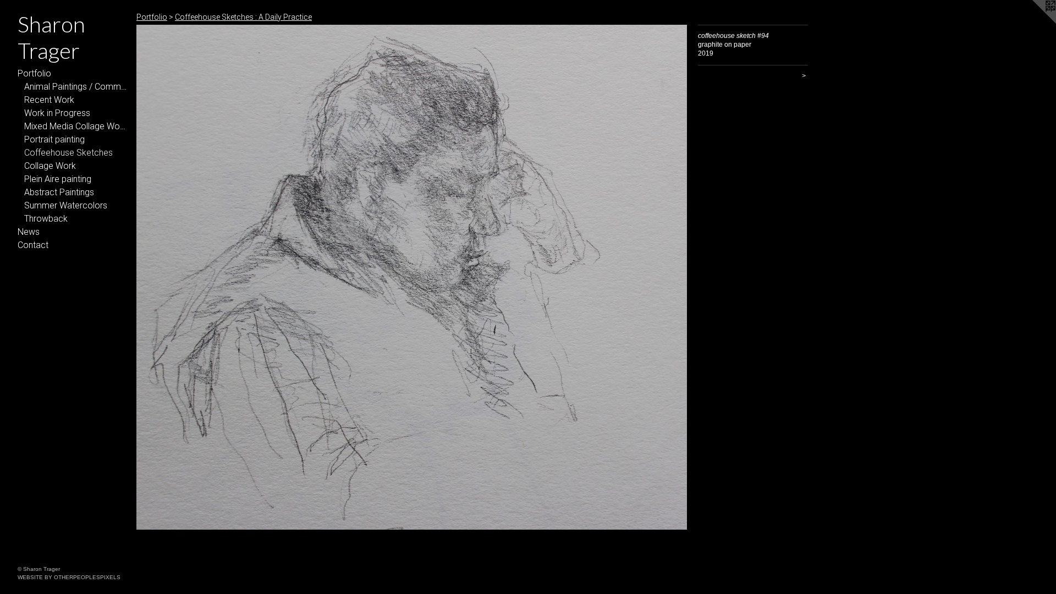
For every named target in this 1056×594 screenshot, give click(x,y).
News (29, 232)
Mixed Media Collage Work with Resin (76, 126)
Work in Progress (57, 113)
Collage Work (50, 166)
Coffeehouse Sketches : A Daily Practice (243, 17)
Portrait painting (54, 139)
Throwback (46, 218)
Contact (33, 245)
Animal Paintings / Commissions (76, 86)
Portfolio (34, 73)
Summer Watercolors (65, 205)
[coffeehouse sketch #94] (411, 277)
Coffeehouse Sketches (68, 152)
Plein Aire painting (57, 179)
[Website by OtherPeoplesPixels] (1034, 22)
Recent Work (49, 100)
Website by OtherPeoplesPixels (69, 577)
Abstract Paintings (59, 192)
